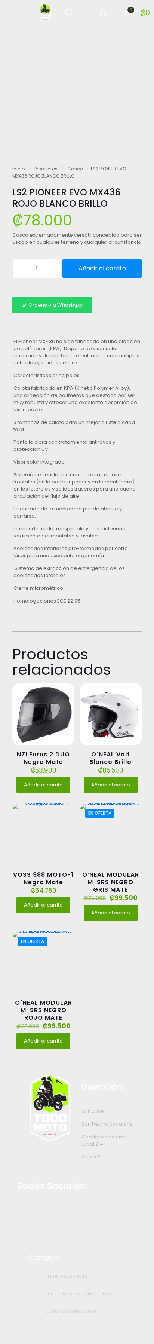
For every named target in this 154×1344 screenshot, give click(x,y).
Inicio (18, 169)
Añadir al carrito (102, 268)
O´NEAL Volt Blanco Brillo (110, 758)
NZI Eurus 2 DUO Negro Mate (43, 758)
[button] (52, 305)
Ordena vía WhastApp (55, 305)
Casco (75, 169)
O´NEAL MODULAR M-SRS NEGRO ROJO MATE (43, 1010)
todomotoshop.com (71, 1310)
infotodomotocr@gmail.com (81, 1293)
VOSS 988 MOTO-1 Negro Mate (43, 878)
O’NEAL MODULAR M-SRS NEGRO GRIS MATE (110, 882)
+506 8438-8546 (67, 1276)
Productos (46, 169)
